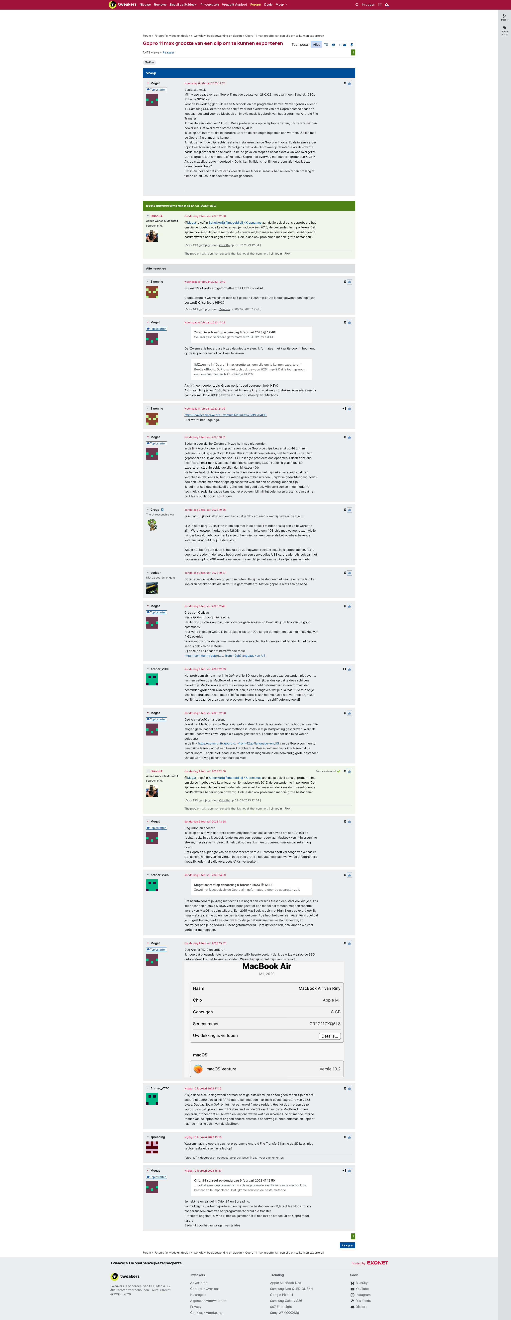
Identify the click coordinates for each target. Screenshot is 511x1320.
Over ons (212, 1289)
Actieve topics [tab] (504, 33)
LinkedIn (276, 253)
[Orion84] (152, 236)
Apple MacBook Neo (285, 1283)
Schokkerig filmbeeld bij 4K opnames (235, 222)
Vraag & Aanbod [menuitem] (234, 4)
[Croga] (152, 525)
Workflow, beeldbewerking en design (218, 35)
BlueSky (362, 1283)
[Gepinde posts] (351, 44)
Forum (147, 35)
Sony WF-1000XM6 (284, 1313)
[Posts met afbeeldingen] (333, 44)
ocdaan (156, 573)
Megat (155, 83)
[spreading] (152, 1147)
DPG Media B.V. (160, 1286)
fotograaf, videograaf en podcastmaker (210, 1157)
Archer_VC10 (160, 669)
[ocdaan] (152, 588)
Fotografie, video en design (172, 35)
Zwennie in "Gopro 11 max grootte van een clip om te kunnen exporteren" (250, 364)
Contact (196, 1289)
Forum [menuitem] (255, 4)
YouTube (362, 1289)
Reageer (168, 52)
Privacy (195, 1307)
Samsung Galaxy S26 (286, 1301)
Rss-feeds (363, 1301)
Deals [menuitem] (268, 4)
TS (326, 44)
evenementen (275, 1157)
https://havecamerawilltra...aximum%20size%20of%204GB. (225, 415)
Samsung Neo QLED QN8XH (291, 1289)
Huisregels (198, 1295)
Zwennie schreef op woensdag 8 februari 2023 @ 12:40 (234, 332)
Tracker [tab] (504, 19)
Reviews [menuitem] (160, 4)
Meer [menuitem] (280, 4)
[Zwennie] (152, 292)
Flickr (287, 253)
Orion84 (156, 216)
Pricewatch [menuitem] (209, 4)
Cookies (196, 1313)
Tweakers (117, 1286)
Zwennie (157, 281)
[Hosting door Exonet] (370, 1263)
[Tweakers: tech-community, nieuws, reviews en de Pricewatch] (122, 5)
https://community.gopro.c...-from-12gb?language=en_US (224, 656)
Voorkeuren (214, 1313)
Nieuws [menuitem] (145, 4)
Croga (155, 509)
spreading (158, 1137)
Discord (361, 1307)
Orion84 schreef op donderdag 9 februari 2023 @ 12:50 (234, 1180)
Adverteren (198, 1283)
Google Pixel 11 (281, 1295)
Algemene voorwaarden (208, 1301)
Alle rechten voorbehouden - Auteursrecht (140, 1290)
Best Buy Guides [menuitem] (182, 4)
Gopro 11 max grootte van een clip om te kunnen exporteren (284, 35)
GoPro (149, 62)
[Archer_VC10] (152, 679)
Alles (316, 44)
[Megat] (152, 100)
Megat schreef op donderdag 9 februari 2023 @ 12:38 (233, 885)
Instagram (363, 1295)
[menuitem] (357, 5)
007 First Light (281, 1307)
